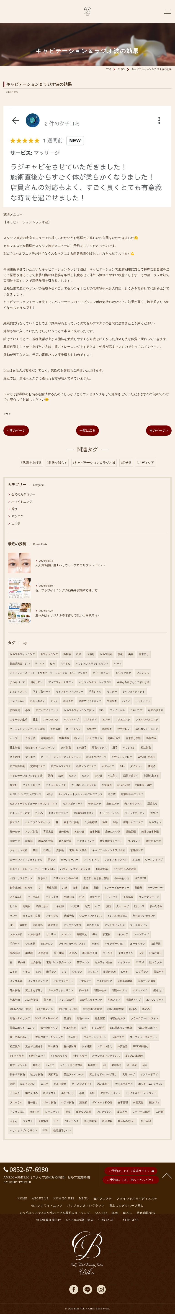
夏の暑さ (43, 953)
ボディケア (108, 766)
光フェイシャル (133, 803)
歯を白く (43, 878)
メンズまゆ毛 (66, 1000)
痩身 (85, 887)
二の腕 (159, 1112)
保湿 (12, 1084)
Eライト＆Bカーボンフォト (141, 1093)
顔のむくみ (93, 925)
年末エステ (94, 803)
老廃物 (26, 906)
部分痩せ (15, 831)
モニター (112, 691)
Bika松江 (73, 1037)
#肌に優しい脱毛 (68, 1009)
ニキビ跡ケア (104, 981)
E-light (136, 859)
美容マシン (83, 962)
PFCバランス (71, 1121)
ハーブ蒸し (34, 897)
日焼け (47, 850)
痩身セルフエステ (133, 822)
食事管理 (123, 1102)
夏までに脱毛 (71, 822)
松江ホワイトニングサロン (40, 747)
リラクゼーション (115, 944)
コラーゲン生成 (18, 719)
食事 (75, 887)
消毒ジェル (95, 691)
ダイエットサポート (95, 1037)
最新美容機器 (124, 981)
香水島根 (15, 747)
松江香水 (68, 701)
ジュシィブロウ (18, 691)
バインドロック (31, 785)
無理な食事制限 (150, 831)
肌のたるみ (156, 906)
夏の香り (53, 925)
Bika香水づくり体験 (121, 1028)
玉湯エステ (118, 1037)
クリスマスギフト (82, 1084)
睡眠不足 (82, 934)
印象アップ (114, 1000)
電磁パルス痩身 (78, 850)
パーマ (117, 663)
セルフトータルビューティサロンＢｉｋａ (33, 803)
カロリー (51, 934)
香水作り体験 (133, 738)
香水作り (144, 654)
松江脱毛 (146, 747)
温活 (104, 822)
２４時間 (15, 757)
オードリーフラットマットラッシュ (61, 757)
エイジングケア (155, 1000)
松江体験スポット (148, 1028)
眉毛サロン (36, 682)
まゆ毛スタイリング (91, 1000)
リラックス (111, 897)
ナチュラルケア (124, 1084)
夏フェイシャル (18, 1065)
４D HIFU (140, 878)
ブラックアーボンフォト (144, 1018)
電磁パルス (114, 738)
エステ (7, 414)
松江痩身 (15, 1046)
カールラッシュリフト (60, 990)
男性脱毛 (91, 729)
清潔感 (83, 1102)
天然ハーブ (128, 1074)
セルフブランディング (37, 822)
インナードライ (149, 1074)
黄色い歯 (79, 831)
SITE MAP (131, 1220)
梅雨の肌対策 (45, 841)
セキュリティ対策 (20, 813)
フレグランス (104, 1112)
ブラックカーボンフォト (72, 944)
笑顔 (144, 1065)
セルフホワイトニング (22, 654)
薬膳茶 (138, 887)
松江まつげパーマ (96, 757)
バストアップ (71, 719)
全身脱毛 (36, 962)
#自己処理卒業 (115, 1009)
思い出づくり (89, 953)
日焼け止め (109, 972)
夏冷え (36, 1065)
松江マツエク (123, 673)
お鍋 (64, 887)
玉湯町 (90, 654)
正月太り (152, 803)
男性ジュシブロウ (122, 757)
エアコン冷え (104, 1046)
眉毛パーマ (83, 1018)
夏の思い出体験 (134, 1056)
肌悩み (133, 1009)
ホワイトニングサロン (150, 1084)
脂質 (68, 1112)
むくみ (13, 906)
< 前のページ (16, 430)
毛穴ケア (15, 944)
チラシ (54, 701)
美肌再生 (53, 1074)
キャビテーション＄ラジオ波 (108, 850)
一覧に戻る (87, 430)
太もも (13, 1121)
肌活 (83, 1028)
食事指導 (43, 1121)
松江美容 (146, 1121)
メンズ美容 (16, 981)
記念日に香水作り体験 (96, 878)
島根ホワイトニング (90, 701)
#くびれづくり (59, 1056)
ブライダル (52, 915)
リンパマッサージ (149, 897)
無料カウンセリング (144, 915)
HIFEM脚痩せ (141, 1046)
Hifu (101, 710)
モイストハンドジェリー (69, 691)
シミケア (77, 972)
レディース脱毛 (141, 1112)
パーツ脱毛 (49, 1102)
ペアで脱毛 (67, 1102)
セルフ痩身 (60, 1084)
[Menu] (168, 11)
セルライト (155, 822)
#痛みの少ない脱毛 (20, 1009)
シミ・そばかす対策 (71, 1065)
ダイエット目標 (31, 915)
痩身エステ (112, 803)
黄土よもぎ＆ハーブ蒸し (103, 1074)
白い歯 (98, 775)
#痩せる (126, 462)
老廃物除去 (47, 738)
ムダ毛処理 (90, 822)
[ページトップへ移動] (167, 1175)
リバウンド (134, 841)
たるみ (39, 813)
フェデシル (142, 673)
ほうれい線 (123, 785)
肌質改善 (107, 785)
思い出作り (103, 1084)
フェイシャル (117, 710)
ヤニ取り (113, 775)
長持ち (13, 785)
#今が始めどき (45, 1009)
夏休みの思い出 (126, 1121)
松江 (78, 654)
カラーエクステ (102, 673)
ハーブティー (155, 887)
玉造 (141, 953)
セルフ (72, 775)
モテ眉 (112, 794)
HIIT (56, 1121)
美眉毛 (67, 1018)
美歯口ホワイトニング (22, 1028)
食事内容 (35, 1112)
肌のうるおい (27, 1084)
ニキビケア (136, 710)
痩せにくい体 (112, 831)
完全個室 (100, 1018)
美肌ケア (159, 972)
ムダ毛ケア (142, 972)
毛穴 (87, 906)
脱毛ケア (51, 972)
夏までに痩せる (34, 1046)
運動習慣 (131, 831)
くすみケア (85, 981)
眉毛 (114, 747)
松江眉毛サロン (62, 1130)
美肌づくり (67, 1093)
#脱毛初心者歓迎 (92, 1009)
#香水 (50, 794)
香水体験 (55, 729)
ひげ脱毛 (66, 747)
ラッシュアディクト (133, 691)
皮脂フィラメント (110, 1093)
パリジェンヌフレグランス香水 (27, 729)
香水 (14, 509)
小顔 (27, 710)
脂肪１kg (154, 1102)
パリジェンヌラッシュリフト (92, 663)
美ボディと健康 (146, 981)
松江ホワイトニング (47, 710)
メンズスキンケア (38, 981)
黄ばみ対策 (69, 1028)
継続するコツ (153, 841)
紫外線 (21, 962)
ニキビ (13, 972)
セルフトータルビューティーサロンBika (32, 869)
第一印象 (132, 1065)
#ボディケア (145, 462)
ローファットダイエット (143, 1037)
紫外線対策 (65, 841)
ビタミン (93, 972)
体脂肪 (23, 925)
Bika (122, 766)
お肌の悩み (102, 869)
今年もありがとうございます (133, 682)
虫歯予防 (156, 944)
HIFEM (140, 962)
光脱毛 (60, 850)
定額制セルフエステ (132, 794)
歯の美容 (15, 953)
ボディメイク (140, 990)
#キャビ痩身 (17, 1056)
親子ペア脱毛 (17, 1074)
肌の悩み (84, 990)
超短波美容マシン (20, 663)
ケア (97, 906)
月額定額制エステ (84, 813)
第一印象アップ (49, 1028)
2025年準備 (31, 1000)
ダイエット (136, 766)
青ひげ (154, 813)
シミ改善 (30, 944)
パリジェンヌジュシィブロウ (95, 682)
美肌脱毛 (112, 701)
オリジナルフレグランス (106, 1056)
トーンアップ (141, 934)
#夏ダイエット (37, 1056)
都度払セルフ (117, 1018)
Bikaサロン (47, 944)
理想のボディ (119, 990)
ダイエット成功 (18, 850)
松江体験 (107, 1121)
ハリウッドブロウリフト (23, 1130)
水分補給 (59, 953)
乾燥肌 (29, 841)
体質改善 (123, 1046)
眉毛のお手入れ (146, 757)
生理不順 (69, 897)
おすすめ (65, 663)
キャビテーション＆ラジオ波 (26, 775)
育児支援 (48, 831)
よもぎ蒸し (16, 897)
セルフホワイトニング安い (79, 710)
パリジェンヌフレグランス (75, 869)
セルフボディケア (73, 803)
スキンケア (122, 934)
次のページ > (158, 430)
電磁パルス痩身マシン (58, 962)
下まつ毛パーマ (41, 691)
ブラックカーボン (135, 813)
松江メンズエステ (86, 766)
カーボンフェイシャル (83, 785)
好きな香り (155, 953)
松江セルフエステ (61, 766)
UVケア (50, 1065)
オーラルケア (137, 944)
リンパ (13, 915)
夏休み (73, 953)
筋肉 (50, 775)
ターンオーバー (69, 859)
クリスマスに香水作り (65, 878)
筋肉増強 (64, 738)
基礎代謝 (52, 887)
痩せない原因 (83, 1112)
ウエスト (28, 1121)
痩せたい (158, 990)
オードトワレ (73, 729)
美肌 (35, 850)
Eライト (125, 972)
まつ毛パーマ (17, 682)
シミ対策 (87, 1046)
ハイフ (126, 701)
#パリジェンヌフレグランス (25, 794)
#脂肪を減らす (57, 462)
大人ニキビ (122, 906)
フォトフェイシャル (115, 859)
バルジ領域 (34, 934)
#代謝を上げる (31, 462)
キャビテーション (109, 813)
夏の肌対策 (70, 1046)
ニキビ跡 (59, 906)
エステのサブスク (58, 813)
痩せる (152, 766)
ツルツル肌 (16, 934)
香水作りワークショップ (49, 1037)
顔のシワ (139, 906)
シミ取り (74, 906)
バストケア (90, 719)
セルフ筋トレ (94, 738)
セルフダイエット (63, 981)
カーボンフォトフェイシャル (26, 859)
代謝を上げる (151, 775)
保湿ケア (15, 841)
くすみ (26, 972)
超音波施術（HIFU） (21, 887)
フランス (108, 953)
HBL (45, 1130)
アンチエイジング (115, 925)
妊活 (81, 897)
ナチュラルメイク (56, 785)
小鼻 (81, 1093)
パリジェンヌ (50, 719)
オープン (15, 738)
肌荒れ (106, 934)
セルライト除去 (103, 962)
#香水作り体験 (143, 785)
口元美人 (15, 1093)
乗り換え (116, 1065)
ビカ (52, 663)
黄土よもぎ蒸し (34, 990)
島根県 (67, 654)
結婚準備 (69, 915)
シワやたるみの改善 (125, 869)
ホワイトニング (21, 501)
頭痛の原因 (42, 906)
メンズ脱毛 (31, 831)
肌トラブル (155, 962)
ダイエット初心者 (102, 1102)
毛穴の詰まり (155, 710)
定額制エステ (37, 766)
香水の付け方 (121, 878)
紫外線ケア (136, 850)
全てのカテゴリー (23, 494)
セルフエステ (37, 701)
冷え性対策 (90, 1121)
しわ (38, 972)
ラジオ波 (30, 738)
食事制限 (95, 831)
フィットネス (91, 859)
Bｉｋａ (39, 663)
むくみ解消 (98, 1028)
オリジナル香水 (72, 925)
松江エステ (49, 1093)
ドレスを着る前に (117, 915)
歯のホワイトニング (146, 729)
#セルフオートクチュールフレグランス (81, 794)
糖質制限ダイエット (111, 841)
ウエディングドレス (90, 915)
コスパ (44, 1084)
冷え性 (95, 944)
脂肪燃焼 (15, 710)
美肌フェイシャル (74, 1074)
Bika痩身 (53, 1046)
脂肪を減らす (130, 775)
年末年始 (15, 1000)
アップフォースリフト (60, 682)
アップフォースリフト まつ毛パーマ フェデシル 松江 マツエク (49, 673)
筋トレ (78, 738)
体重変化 (138, 1102)
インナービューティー (116, 887)
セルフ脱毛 (106, 654)
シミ (64, 972)
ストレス (66, 934)
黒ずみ (146, 1009)
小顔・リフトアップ (21, 878)
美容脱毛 (38, 925)
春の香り (33, 1102)
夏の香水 (122, 1112)
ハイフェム (124, 962)
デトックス (52, 897)
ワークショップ (154, 859)
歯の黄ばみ (31, 1093)
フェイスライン (139, 925)
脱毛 (120, 654)
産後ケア (95, 897)
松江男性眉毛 (17, 766)
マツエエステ (122, 719)
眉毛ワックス (99, 747)
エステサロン (125, 953)
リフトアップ (142, 701)
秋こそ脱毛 (36, 1074)
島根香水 (151, 738)
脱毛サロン (123, 729)
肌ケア (51, 859)
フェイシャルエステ (147, 719)
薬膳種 (29, 953)
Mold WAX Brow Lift (46, 1018)
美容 (130, 654)
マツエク (17, 516)
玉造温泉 (128, 897)
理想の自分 (100, 990)
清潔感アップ (133, 1000)
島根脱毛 (107, 729)
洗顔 (108, 906)
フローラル (16, 1102)
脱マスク (15, 822)
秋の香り (93, 1065)
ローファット (52, 1112)
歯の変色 (64, 831)
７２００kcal (17, 1112)
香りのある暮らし (20, 1037)
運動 (115, 822)
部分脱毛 (15, 990)
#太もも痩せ (80, 1056)
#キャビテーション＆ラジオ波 (94, 462)
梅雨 (94, 934)
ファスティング (85, 841)
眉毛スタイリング (20, 1018)
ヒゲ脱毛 (81, 747)
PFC (12, 925)
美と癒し (49, 1000)
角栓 (92, 1093)
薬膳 (96, 887)
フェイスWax (17, 701)
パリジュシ (129, 747)
